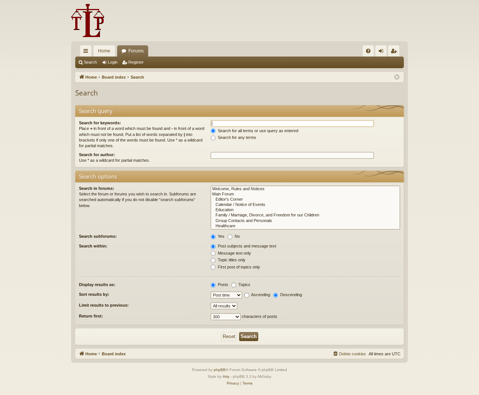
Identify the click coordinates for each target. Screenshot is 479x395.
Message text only (234, 253)
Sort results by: (94, 294)
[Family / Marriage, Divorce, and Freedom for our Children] (305, 215)
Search (90, 62)
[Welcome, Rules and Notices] (305, 189)
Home (104, 51)
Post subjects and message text (246, 246)
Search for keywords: (100, 123)
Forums (136, 51)
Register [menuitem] (395, 52)
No (237, 236)
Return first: (91, 316)
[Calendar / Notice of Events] (305, 204)
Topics (243, 284)
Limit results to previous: (104, 305)
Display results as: (97, 284)
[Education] (305, 210)
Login (113, 62)
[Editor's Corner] (305, 199)
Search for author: (97, 154)
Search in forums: (96, 188)
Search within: (93, 246)
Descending (290, 294)
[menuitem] (368, 51)
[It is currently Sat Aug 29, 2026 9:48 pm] (396, 77)
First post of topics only (238, 267)
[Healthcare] (305, 226)
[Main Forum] (305, 194)
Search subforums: (98, 236)
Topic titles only (231, 260)
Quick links (87, 52)
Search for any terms (236, 137)
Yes (221, 236)
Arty (226, 376)
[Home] (87, 20)
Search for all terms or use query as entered (257, 130)
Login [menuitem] (382, 52)
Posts (222, 284)
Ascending (260, 294)
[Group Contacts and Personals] (305, 221)
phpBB (220, 370)
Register (136, 62)
